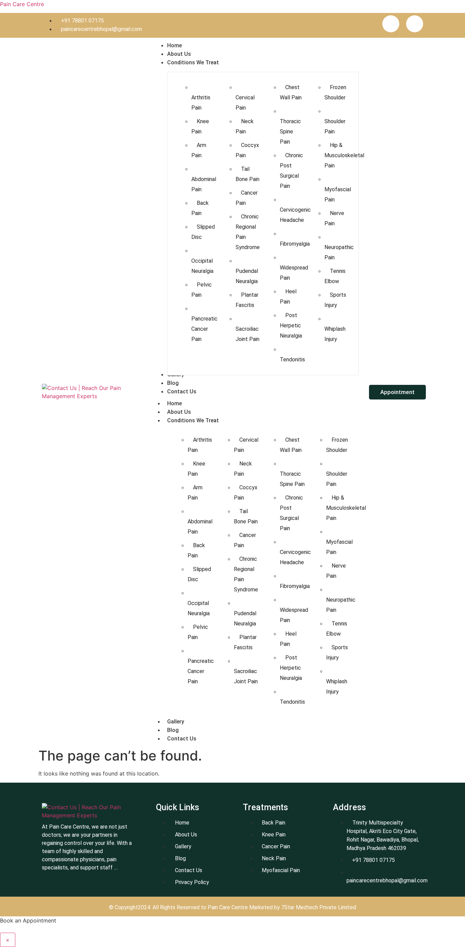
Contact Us (181, 738)
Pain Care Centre (22, 4)
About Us (179, 412)
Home (174, 403)
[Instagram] (414, 23)
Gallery (175, 721)
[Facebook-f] (390, 23)
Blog (173, 730)
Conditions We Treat (193, 420)
